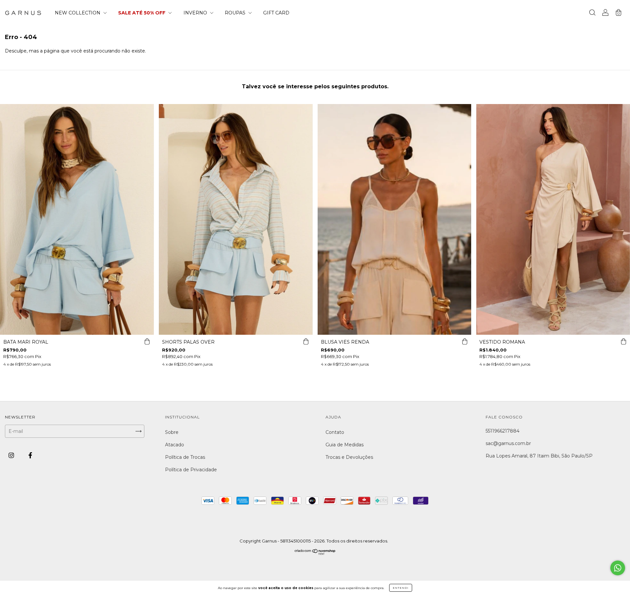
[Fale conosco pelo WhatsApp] (617, 568)
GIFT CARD (276, 13)
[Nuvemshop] (315, 554)
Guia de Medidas (345, 445)
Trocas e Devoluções (349, 457)
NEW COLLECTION (78, 13)
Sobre (171, 432)
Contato (335, 432)
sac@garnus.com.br (508, 443)
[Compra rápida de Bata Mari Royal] (147, 341)
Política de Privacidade (191, 470)
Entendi (401, 587)
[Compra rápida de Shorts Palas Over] (306, 341)
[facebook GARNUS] (30, 455)
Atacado (174, 445)
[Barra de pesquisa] (592, 13)
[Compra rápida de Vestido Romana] (623, 341)
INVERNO (195, 13)
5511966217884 (502, 431)
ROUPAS (236, 13)
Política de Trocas (185, 457)
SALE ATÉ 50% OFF (142, 13)
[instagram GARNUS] (12, 455)
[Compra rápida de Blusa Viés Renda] (464, 341)
